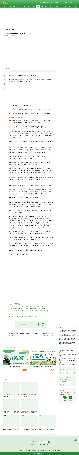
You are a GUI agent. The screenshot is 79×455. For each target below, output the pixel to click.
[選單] (76, 2)
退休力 (34, 6)
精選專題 (36, 446)
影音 (25, 6)
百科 (21, 6)
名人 (61, 6)
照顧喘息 (18, 316)
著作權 (37, 450)
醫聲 (42, 6)
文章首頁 (48, 446)
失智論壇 (12, 6)
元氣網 (6, 29)
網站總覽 (58, 450)
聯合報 (42, 2)
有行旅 (61, 2)
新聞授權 (29, 450)
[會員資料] (74, 2)
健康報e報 (33, 441)
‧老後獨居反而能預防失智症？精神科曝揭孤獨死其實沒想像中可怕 (28, 308)
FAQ (24, 450)
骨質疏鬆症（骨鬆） (64, 377)
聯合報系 (46, 450)
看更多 (74, 327)
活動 (69, 6)
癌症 (53, 6)
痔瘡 (72, 374)
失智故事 (24, 316)
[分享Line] (4, 79)
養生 (7, 6)
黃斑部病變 (62, 384)
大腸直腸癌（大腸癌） (65, 374)
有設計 (57, 2)
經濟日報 (47, 2)
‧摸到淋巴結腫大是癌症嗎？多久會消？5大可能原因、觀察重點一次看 (29, 310)
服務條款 (34, 450)
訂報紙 (50, 450)
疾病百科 (40, 446)
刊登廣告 (20, 450)
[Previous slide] (4, 358)
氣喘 (67, 384)
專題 (65, 6)
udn (3, 29)
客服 (26, 450)
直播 (5, 363)
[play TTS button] (14, 71)
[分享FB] (4, 75)
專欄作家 (53, 446)
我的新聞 (70, 2)
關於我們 (54, 450)
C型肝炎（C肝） (63, 381)
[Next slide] (54, 358)
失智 (38, 6)
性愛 (57, 6)
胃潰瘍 (70, 381)
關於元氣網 (26, 446)
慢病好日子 (48, 6)
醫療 (17, 6)
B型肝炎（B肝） (63, 379)
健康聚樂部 (31, 446)
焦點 (3, 6)
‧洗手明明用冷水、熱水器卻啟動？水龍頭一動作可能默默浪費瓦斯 (28, 306)
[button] (75, 6)
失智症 (71, 377)
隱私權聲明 (42, 450)
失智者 (36, 316)
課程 (29, 6)
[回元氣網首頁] (7, 2)
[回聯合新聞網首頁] (3, 3)
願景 (66, 2)
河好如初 (52, 2)
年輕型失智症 (21, 198)
